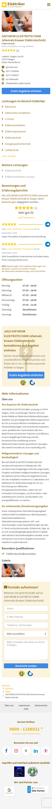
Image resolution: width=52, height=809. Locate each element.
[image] (13, 570)
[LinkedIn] (35, 750)
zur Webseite (12, 79)
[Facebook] (6, 750)
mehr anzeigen (9, 156)
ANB (26, 708)
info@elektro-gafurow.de (18, 83)
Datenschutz (41, 705)
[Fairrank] (45, 750)
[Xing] (26, 750)
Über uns (9, 705)
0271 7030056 (12, 71)
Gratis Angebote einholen (26, 91)
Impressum (24, 705)
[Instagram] (16, 750)
